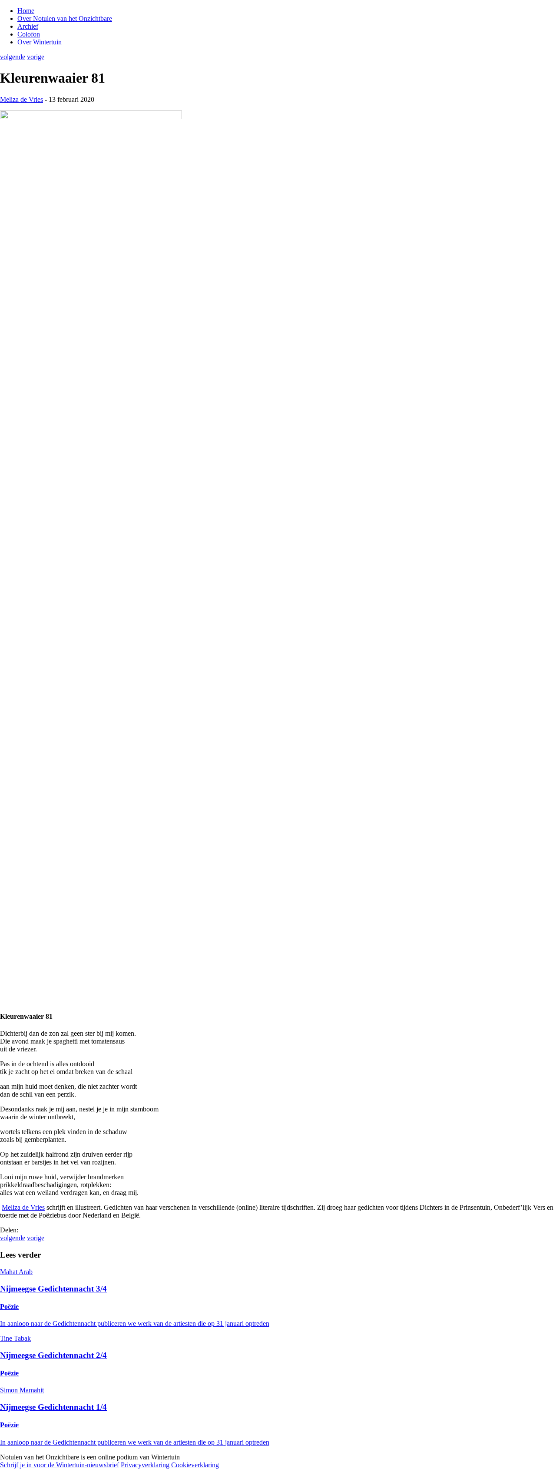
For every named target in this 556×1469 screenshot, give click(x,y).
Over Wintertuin (39, 42)
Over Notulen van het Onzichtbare (64, 18)
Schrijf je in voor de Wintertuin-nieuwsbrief (59, 1465)
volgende (12, 56)
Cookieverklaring (195, 1465)
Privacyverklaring (145, 1465)
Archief (27, 26)
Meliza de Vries (21, 99)
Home (25, 10)
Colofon (28, 34)
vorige (35, 56)
